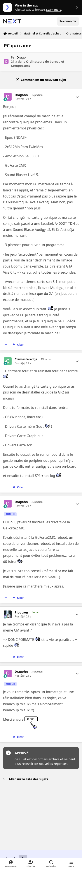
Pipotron (21, 612)
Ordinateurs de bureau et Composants (37, 63)
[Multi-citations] (6, 344)
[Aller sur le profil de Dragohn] (6, 61)
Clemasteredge (26, 359)
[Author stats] (77, 97)
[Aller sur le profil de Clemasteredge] (8, 361)
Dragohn (23, 57)
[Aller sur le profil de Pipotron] (8, 614)
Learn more (8, 7)
